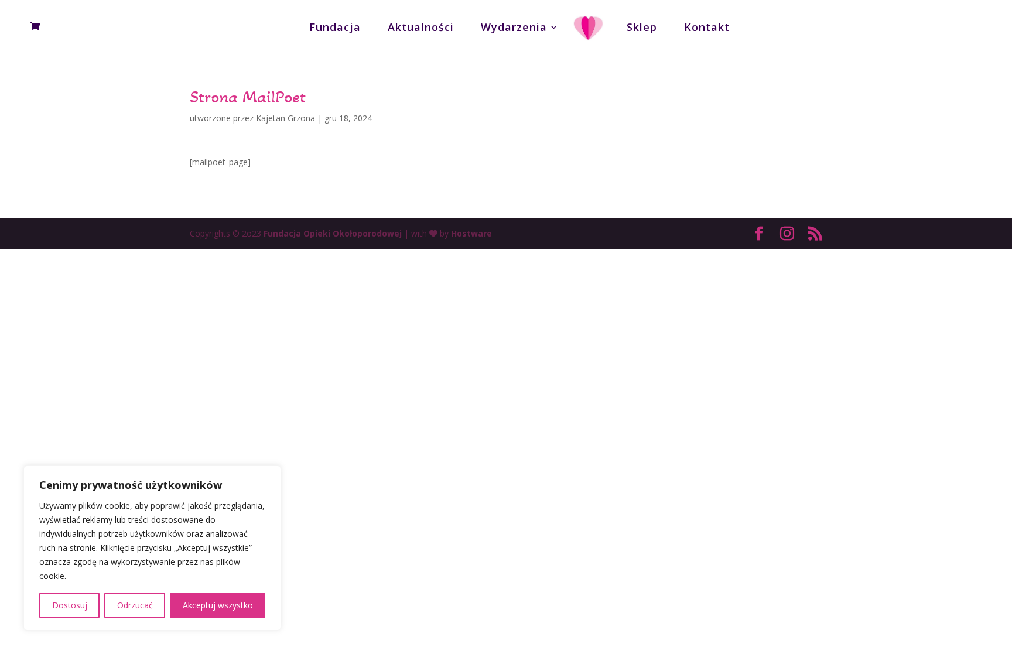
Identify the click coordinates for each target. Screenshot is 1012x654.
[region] (152, 548)
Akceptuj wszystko (218, 605)
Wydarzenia (514, 28)
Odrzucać (135, 605)
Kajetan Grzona (285, 118)
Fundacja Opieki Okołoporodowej (333, 233)
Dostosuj (69, 605)
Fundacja (335, 28)
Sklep (642, 28)
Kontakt (707, 28)
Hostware (471, 233)
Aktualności (421, 28)
